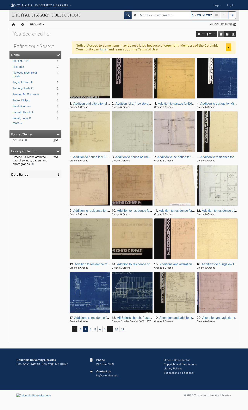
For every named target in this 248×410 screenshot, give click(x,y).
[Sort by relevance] (201, 34)
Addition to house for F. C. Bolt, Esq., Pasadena (105, 157)
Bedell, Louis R (22, 118)
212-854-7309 (105, 364)
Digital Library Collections (46, 15)
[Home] (13, 24)
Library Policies (173, 368)
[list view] (227, 34)
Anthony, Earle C (23, 88)
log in (104, 49)
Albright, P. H (20, 60)
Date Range (19, 174)
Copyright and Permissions (180, 364)
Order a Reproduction (177, 359)
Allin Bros (18, 66)
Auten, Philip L (21, 100)
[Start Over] (135, 15)
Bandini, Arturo (22, 106)
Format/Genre (21, 134)
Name (15, 55)
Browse (36, 24)
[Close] (228, 47)
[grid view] (221, 34)
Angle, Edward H (23, 82)
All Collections (221, 24)
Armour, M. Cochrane (26, 94)
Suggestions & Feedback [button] (179, 372)
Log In (230, 5)
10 (116, 329)
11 (122, 329)
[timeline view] (233, 34)
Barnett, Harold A (23, 112)
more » (17, 123)
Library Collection (24, 151)
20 (210, 34)
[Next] (232, 15)
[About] (22, 24)
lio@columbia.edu (107, 375)
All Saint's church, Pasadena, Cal (140, 317)
